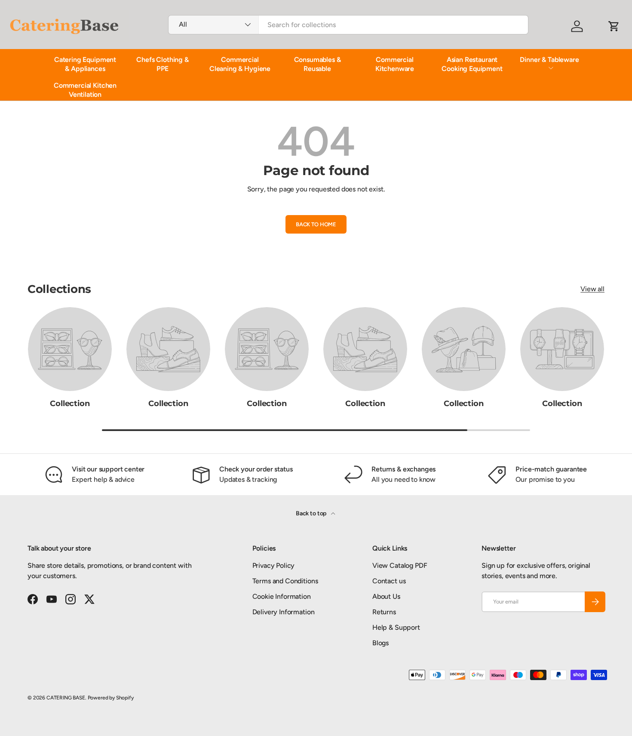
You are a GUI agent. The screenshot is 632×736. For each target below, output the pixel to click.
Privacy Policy (273, 565)
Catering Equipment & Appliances (85, 64)
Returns (384, 612)
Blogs (380, 643)
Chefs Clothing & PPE (162, 64)
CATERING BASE (65, 698)
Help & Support (396, 627)
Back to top (312, 513)
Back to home (316, 224)
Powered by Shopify (111, 698)
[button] (613, 26)
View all (592, 289)
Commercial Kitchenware (394, 64)
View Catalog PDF (399, 565)
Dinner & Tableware (549, 59)
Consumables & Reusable (317, 64)
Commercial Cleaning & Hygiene (239, 64)
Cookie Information (281, 596)
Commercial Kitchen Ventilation (85, 90)
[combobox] (348, 24)
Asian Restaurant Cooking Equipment (472, 64)
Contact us (388, 581)
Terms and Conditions (285, 581)
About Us (386, 596)
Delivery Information (283, 612)
